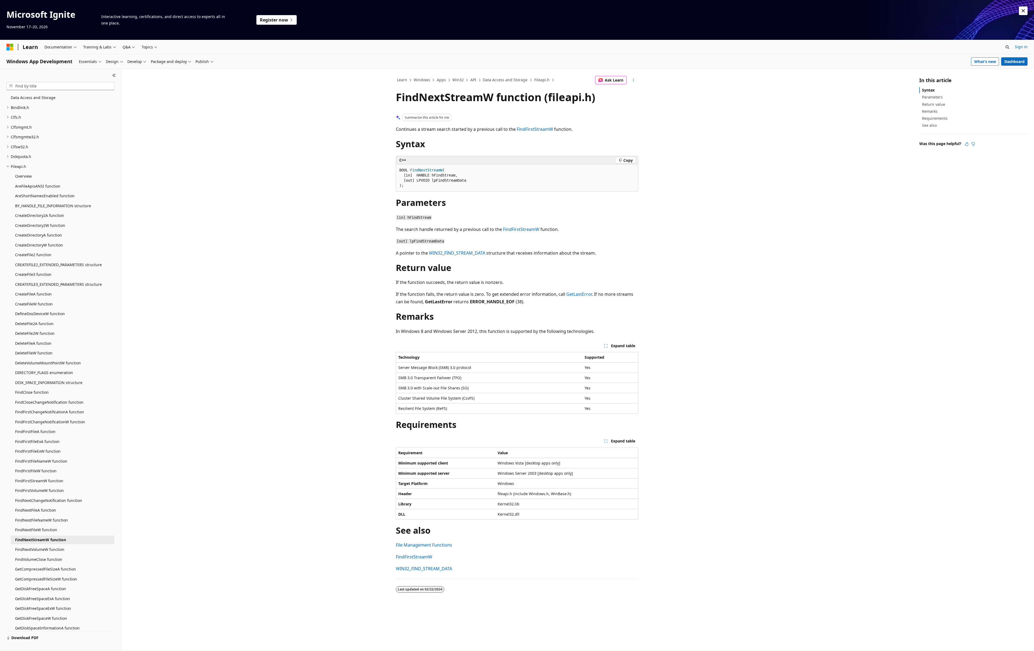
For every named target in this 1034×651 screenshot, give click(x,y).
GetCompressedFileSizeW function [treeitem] (46, 579)
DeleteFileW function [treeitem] (34, 353)
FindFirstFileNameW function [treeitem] (41, 461)
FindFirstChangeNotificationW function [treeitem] (50, 421)
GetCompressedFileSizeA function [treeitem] (45, 569)
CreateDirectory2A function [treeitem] (39, 215)
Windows (422, 79)
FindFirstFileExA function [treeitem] (37, 441)
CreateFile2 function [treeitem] (33, 254)
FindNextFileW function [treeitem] (36, 529)
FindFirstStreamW (535, 129)
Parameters (932, 97)
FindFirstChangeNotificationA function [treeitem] (49, 411)
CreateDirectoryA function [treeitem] (38, 235)
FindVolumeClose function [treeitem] (38, 559)
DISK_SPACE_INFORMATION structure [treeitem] (48, 382)
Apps (441, 79)
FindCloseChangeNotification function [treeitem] (49, 402)
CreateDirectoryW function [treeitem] (39, 245)
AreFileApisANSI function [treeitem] (37, 186)
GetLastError (579, 294)
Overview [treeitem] (23, 176)
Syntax (928, 90)
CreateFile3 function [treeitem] (33, 274)
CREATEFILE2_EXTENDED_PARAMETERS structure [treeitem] (58, 264)
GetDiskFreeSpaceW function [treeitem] (41, 618)
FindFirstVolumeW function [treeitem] (39, 490)
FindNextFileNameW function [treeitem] (41, 520)
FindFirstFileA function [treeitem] (35, 431)
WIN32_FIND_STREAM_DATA (457, 253)
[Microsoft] (9, 47)
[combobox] (60, 86)
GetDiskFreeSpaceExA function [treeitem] (42, 598)
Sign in (1021, 46)
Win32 (458, 79)
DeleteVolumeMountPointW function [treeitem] (48, 362)
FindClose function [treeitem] (32, 392)
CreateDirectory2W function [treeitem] (40, 225)
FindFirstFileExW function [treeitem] (38, 451)
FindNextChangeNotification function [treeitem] (48, 500)
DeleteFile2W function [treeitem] (35, 333)
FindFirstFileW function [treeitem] (36, 470)
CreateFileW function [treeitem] (34, 304)
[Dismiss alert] (1023, 10)
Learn (402, 79)
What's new (985, 61)
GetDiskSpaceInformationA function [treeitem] (47, 628)
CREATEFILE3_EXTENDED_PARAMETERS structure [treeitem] (58, 284)
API (473, 79)
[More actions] (633, 80)
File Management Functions (424, 545)
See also (929, 125)
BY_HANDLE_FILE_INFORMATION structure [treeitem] (53, 205)
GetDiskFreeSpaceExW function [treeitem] (43, 608)
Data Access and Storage (505, 79)
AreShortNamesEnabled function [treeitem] (45, 195)
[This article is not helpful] (973, 144)
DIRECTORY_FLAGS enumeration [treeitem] (44, 372)
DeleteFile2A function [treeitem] (34, 323)
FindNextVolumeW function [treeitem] (39, 549)
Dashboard (1014, 61)
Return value (933, 104)
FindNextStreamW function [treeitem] (40, 539)
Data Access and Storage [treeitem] (33, 97)
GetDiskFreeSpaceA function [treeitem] (40, 588)
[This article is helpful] (966, 144)
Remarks (930, 111)
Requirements (935, 118)
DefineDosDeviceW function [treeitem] (40, 313)
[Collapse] (114, 75)
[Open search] (1007, 47)
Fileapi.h (542, 79)
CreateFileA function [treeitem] (33, 294)
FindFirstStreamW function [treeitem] (39, 480)
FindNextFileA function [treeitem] (35, 510)
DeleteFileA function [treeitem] (33, 343)
